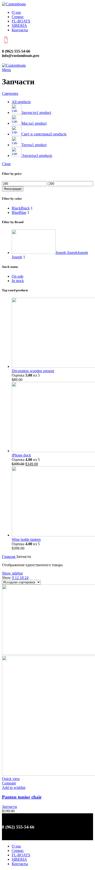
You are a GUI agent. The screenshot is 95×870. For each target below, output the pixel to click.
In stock (18, 281)
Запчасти (9, 807)
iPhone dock (21, 455)
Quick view (11, 779)
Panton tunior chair (22, 797)
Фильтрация (12, 189)
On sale (17, 276)
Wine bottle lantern (26, 539)
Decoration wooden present (33, 371)
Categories (10, 93)
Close (6, 164)
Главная (9, 557)
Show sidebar (12, 573)
